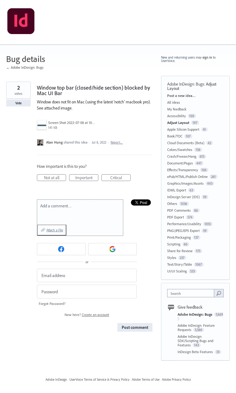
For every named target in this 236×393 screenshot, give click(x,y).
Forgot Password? (52, 303)
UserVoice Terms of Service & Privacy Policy (99, 379)
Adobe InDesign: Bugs (185, 84)
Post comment (135, 327)
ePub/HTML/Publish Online (187, 176)
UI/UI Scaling (177, 271)
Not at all (55, 178)
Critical (120, 178)
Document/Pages (180, 163)
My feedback (177, 109)
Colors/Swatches (179, 149)
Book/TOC (175, 136)
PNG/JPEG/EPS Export (183, 230)
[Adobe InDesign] (21, 22)
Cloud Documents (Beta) (185, 143)
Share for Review (180, 251)
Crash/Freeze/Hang (181, 156)
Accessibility (176, 116)
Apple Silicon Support (183, 129)
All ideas (173, 102)
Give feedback (190, 307)
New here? (87, 314)
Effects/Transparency (182, 170)
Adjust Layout (178, 122)
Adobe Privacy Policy (176, 379)
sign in (207, 57)
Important (86, 178)
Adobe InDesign (56, 379)
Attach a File (54, 230)
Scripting (173, 244)
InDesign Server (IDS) (183, 197)
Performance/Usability (184, 224)
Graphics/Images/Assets (185, 183)
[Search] (219, 293)
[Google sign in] (112, 249)
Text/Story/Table (179, 264)
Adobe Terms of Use (145, 379)
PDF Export (175, 217)
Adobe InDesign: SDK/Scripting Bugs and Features (195, 340)
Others (172, 203)
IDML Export (176, 190)
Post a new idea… (181, 95)
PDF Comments (179, 210)
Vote (18, 103)
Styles (171, 257)
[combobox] (192, 293)
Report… (117, 142)
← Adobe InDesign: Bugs (25, 67)
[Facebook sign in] (61, 249)
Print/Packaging (179, 237)
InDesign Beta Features (196, 351)
